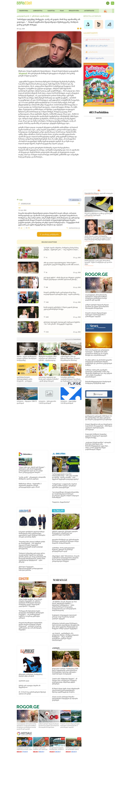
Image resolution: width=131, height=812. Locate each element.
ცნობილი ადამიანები (40, 16)
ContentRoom (73, 339)
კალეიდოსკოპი (23, 16)
